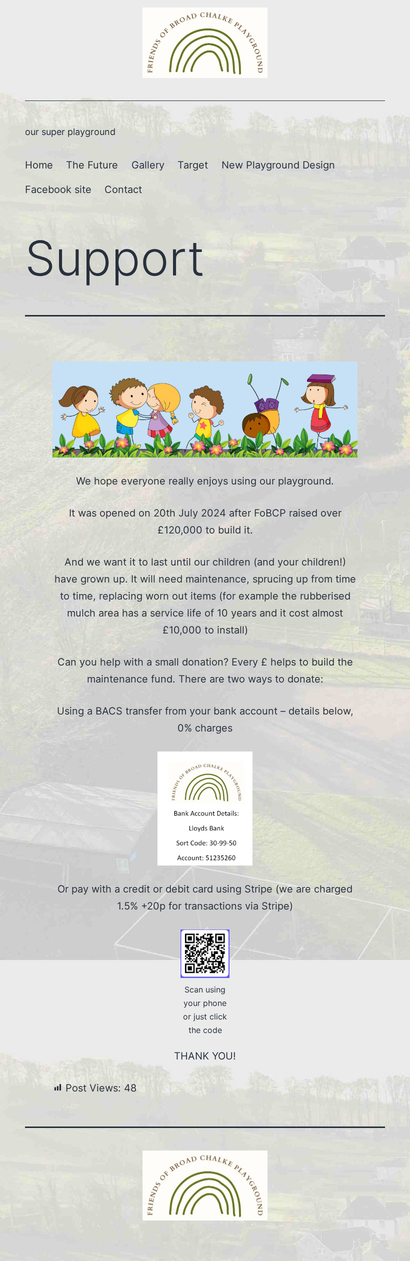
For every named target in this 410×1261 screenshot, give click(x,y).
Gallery (148, 165)
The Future (92, 165)
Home (39, 165)
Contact (123, 190)
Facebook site (58, 190)
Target (193, 165)
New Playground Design (278, 165)
